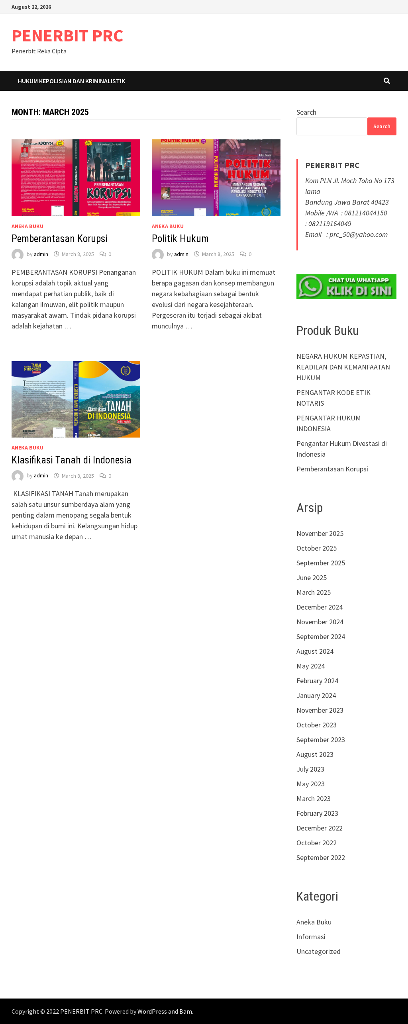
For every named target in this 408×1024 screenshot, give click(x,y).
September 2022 (320, 857)
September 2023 (320, 739)
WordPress (152, 1011)
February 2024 (317, 680)
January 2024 (316, 695)
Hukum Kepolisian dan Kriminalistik (71, 81)
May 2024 (310, 665)
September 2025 (320, 562)
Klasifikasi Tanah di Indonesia (71, 460)
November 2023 (319, 710)
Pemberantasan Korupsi (60, 238)
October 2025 (316, 548)
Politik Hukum (180, 238)
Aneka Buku (27, 226)
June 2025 (311, 577)
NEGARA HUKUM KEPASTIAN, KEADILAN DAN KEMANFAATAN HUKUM (343, 367)
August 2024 (314, 651)
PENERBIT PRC (68, 35)
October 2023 (316, 724)
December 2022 (319, 827)
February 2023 (317, 813)
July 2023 (310, 769)
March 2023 (313, 798)
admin (41, 254)
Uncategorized (318, 951)
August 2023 (314, 754)
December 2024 (319, 607)
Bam (185, 1011)
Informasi (311, 936)
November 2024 (319, 621)
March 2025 (313, 592)
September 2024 (320, 636)
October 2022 (316, 842)
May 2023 (310, 783)
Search (306, 112)
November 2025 (319, 533)
